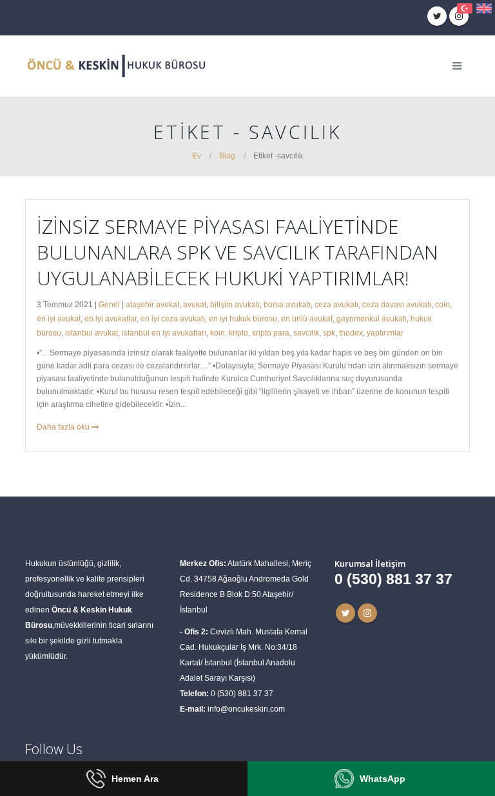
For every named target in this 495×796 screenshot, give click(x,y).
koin (217, 332)
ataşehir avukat (152, 304)
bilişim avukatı (235, 304)
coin (442, 304)
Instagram (367, 613)
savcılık (306, 332)
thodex (351, 332)
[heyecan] (437, 16)
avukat (194, 304)
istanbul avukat (91, 332)
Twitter (345, 613)
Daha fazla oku (64, 426)
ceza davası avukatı (396, 304)
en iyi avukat (59, 318)
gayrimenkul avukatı (371, 318)
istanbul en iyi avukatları (164, 332)
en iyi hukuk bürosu (243, 318)
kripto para (270, 332)
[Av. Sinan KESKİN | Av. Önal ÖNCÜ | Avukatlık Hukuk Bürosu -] (115, 66)
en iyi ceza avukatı (173, 318)
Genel (109, 304)
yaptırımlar (385, 332)
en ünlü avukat (307, 318)
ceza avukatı (336, 304)
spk (329, 332)
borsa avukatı (287, 304)
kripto (238, 332)
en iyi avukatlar (110, 318)
